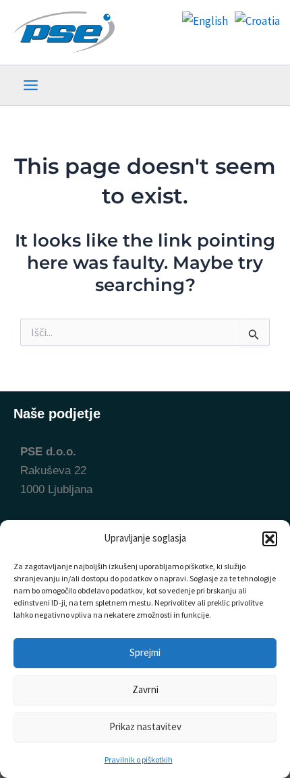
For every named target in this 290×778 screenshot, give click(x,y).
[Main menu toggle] (30, 85)
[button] (270, 539)
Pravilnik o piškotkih (139, 759)
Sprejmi (145, 652)
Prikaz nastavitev (145, 726)
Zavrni (145, 689)
